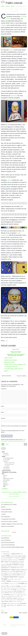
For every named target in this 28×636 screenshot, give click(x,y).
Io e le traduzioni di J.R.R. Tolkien (9, 504)
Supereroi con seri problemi (7, 526)
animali (15, 556)
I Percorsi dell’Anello (9, 542)
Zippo (5, 606)
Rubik (12, 596)
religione (3, 596)
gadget (5, 573)
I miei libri (5, 461)
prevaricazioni (19, 592)
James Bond (14, 581)
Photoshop (19, 591)
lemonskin (11, 583)
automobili (9, 557)
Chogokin (10, 559)
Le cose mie (6, 454)
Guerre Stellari (16, 574)
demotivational (4, 565)
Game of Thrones (9, 573)
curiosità (21, 564)
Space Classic (14, 11)
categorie (4, 25)
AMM (4, 9)
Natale (14, 589)
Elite (9, 567)
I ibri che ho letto (6, 470)
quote (2, 594)
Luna (10, 586)
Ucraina (17, 603)
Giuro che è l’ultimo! (21, 375)
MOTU (5, 589)
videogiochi (19, 605)
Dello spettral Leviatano (6, 511)
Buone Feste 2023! (6, 375)
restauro (6, 596)
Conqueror (3, 564)
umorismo (23, 603)
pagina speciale (10, 591)
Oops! (2, 591)
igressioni (5, 484)
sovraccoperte (20, 599)
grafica (6, 574)
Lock (12, 6)
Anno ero (5, 453)
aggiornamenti (16, 553)
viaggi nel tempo (10, 605)
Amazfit (3, 556)
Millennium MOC (9, 362)
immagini (4, 579)
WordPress (13, 626)
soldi (8, 599)
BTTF (13, 557)
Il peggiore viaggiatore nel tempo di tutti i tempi (12, 523)
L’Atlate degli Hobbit (9, 462)
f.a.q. (21, 567)
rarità (16, 594)
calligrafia (23, 557)
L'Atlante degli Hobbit (6, 509)
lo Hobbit (21, 583)
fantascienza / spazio (12, 9)
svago (7, 6)
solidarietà (11, 599)
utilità (5, 605)
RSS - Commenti (23, 612)
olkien (3, 456)
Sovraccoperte (6, 469)
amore (11, 556)
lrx (24, 9)
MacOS (13, 586)
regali (18, 594)
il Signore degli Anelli (10, 577)
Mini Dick (3, 507)
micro (5, 588)
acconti (5, 481)
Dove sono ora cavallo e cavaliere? (9, 521)
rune (15, 596)
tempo (12, 603)
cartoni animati (4, 559)
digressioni (10, 565)
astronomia (3, 557)
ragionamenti (12, 594)
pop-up (14, 592)
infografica (16, 579)
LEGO (21, 9)
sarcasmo (18, 596)
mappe (18, 586)
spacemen (13, 95)
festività (23, 569)
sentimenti (9, 598)
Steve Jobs (19, 601)
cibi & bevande (15, 559)
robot (10, 596)
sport (10, 601)
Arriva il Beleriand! (5, 516)
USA (2, 605)
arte (2, 6)
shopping (15, 598)
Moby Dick (16, 588)
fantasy (18, 569)
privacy (24, 592)
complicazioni (14, 562)
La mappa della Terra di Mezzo (8, 519)
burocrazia (17, 557)
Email (2, 412)
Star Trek (14, 601)
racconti (6, 594)
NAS (11, 589)
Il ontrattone (6, 467)
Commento (4, 388)
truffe (15, 603)
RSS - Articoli (4, 612)
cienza (5, 475)
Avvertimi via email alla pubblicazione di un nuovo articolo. (12, 431)
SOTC (15, 599)
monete (20, 588)
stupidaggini (4, 603)
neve (21, 589)
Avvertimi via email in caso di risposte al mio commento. (14, 425)
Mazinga (25, 586)
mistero (12, 588)
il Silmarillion (20, 577)
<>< (2, 553)
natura (18, 589)
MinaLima (9, 588)
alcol (21, 553)
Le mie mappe (6, 459)
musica (8, 589)
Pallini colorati (14, 2)
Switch (9, 603)
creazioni (15, 564)
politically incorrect (8, 592)
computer (21, 562)
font (8, 571)
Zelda (2, 606)
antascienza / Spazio (8, 478)
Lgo (4, 477)
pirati (24, 591)
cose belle (8, 564)
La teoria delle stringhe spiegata (14, 547)
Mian (2, 588)
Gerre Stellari (6, 480)
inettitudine (12, 579)
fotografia (11, 571)
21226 (11, 50)
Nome (2, 406)
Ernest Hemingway (14, 496)
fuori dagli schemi (18, 571)
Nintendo (24, 589)
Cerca (25, 444)
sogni (5, 599)
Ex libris (18, 567)
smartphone (19, 598)
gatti (14, 573)
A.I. (10, 553)
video (15, 605)
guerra (10, 574)
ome (3, 451)
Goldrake (22, 573)
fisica (5, 571)
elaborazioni (4, 567)
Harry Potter (23, 574)
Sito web (3, 418)
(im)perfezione (6, 553)
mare (22, 586)
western (24, 605)
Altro (3, 473)
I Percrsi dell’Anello (9, 464)
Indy (8, 579)
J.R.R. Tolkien (6, 581)
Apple (24, 556)
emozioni (13, 567)
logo (17, 583)
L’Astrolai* (7, 466)
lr (5, 586)
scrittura (3, 598)
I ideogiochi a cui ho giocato (9, 472)
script (21, 596)
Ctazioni (5, 483)
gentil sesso (17, 573)
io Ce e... (20, 579)
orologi (5, 591)
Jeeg (19, 581)
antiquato (20, 556)
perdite (15, 591)
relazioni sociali (23, 594)
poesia (2, 592)
